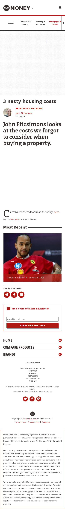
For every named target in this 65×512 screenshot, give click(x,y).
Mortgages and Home (29, 108)
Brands (9, 354)
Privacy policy (33, 422)
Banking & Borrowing (40, 22)
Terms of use (20, 422)
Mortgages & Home (55, 22)
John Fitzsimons (24, 113)
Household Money (26, 22)
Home (7, 340)
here (56, 212)
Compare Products (18, 347)
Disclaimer (45, 422)
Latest (11, 23)
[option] (32, 257)
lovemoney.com (30, 419)
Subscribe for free (32, 325)
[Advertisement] (32, 63)
